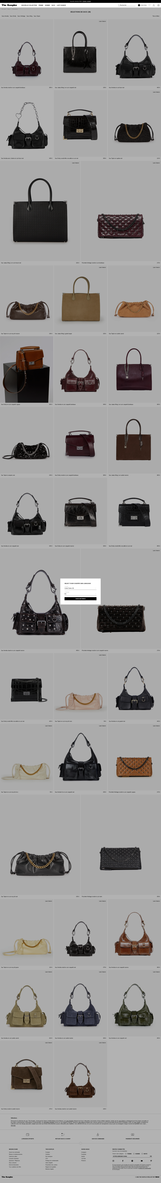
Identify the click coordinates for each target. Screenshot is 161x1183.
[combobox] (80, 588)
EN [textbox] (65, 594)
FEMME (84, 1)
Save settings (81, 598)
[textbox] (80, 588)
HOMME (89, 1)
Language (67, 593)
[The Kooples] (9, 5)
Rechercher (123, 5)
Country (69, 587)
